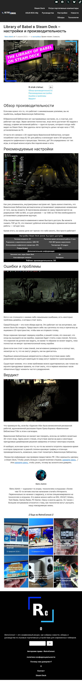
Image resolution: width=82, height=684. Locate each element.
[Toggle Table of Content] (49, 87)
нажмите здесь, (21, 463)
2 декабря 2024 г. (13, 584)
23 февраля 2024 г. (14, 551)
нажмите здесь (69, 460)
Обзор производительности (40, 90)
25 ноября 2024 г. (62, 584)
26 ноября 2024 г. (37, 584)
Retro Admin (9, 36)
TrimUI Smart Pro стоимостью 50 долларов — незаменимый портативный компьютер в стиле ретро (15, 574)
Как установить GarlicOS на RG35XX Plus (65, 545)
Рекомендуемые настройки (40, 93)
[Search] (50, 643)
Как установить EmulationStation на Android (15, 545)
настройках (36, 36)
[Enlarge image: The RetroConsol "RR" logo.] (54, 596)
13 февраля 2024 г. (38, 551)
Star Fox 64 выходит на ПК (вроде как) (65, 579)
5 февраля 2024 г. (62, 551)
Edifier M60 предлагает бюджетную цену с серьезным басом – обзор (40, 576)
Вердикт (32, 99)
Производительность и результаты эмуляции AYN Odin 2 (40, 545)
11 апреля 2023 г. (22, 36)
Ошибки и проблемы (37, 96)
